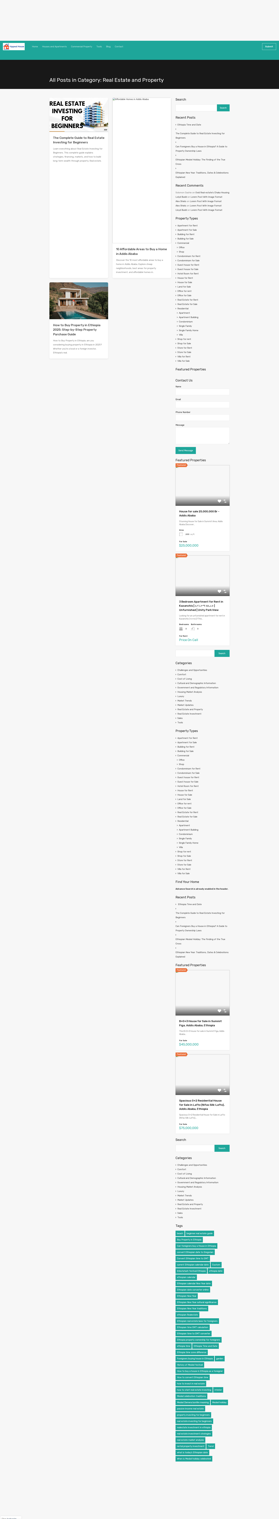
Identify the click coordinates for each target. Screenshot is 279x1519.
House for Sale (184, 282)
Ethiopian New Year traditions (192, 1308)
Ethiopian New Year (186, 1296)
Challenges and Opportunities (192, 670)
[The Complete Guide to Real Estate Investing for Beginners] (78, 115)
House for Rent (185, 278)
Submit (269, 46)
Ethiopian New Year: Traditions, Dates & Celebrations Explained (202, 174)
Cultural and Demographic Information (196, 683)
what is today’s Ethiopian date (192, 1452)
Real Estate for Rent (187, 300)
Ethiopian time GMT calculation (192, 1327)
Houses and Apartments (54, 46)
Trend (211, 1446)
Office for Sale (184, 295)
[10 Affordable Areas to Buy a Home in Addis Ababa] (141, 170)
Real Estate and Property (190, 709)
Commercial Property (81, 46)
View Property (202, 497)
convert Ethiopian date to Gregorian (195, 1252)
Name (178, 386)
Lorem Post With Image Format (206, 197)
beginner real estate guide (200, 1233)
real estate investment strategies (194, 1433)
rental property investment (190, 1446)
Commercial (183, 243)
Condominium (186, 321)
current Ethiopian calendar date (193, 1264)
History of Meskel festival (190, 1365)
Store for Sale (184, 352)
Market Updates (185, 705)
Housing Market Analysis (189, 692)
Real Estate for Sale (187, 304)
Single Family (185, 326)
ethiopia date (215, 1271)
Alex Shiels (181, 201)
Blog (108, 46)
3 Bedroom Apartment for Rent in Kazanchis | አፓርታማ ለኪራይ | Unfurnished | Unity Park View (201, 606)
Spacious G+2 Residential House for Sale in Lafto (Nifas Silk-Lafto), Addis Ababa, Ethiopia (202, 1105)
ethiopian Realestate (187, 1314)
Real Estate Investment (189, 713)
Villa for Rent (184, 356)
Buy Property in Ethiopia (189, 1239)
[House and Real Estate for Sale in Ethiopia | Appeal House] (14, 46)
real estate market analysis (190, 1440)
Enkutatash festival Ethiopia (191, 1271)
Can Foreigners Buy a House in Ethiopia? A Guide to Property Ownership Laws (201, 148)
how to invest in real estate (191, 1383)
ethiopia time (183, 1346)
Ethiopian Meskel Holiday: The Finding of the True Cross (200, 161)
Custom (216, 1264)
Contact (119, 46)
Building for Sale (185, 238)
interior (218, 1390)
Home (35, 46)
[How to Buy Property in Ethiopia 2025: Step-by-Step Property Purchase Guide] (78, 300)
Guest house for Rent (188, 265)
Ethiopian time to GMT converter (193, 1333)
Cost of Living (184, 679)
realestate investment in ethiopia (193, 1427)
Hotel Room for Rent (188, 273)
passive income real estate (190, 1408)
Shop (181, 251)
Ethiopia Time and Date (189, 124)
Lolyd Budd (181, 197)
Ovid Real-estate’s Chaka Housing (212, 192)
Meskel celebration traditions (191, 1396)
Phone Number (183, 412)
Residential (182, 308)
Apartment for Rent (187, 225)
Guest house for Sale (187, 269)
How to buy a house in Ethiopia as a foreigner (200, 1371)
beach (180, 1233)
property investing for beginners (193, 1415)
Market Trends (184, 700)
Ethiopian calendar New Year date (194, 1283)
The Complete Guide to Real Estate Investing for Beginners (200, 135)
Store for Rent (184, 348)
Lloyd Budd (181, 210)
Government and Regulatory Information (197, 687)
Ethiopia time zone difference (191, 1352)
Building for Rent (185, 234)
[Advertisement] (87, 20)
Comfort (181, 674)
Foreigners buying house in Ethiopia (195, 1358)
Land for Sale (184, 286)
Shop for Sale (184, 343)
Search (181, 99)
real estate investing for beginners (194, 1421)
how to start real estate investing (194, 1390)
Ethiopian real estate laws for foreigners (197, 1321)
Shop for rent (184, 339)
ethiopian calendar (186, 1277)
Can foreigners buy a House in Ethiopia (196, 1246)
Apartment (184, 313)
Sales (180, 718)
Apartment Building (188, 317)
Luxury (180, 696)
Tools (99, 46)
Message (180, 425)
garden (219, 1358)
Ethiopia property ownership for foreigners (198, 1340)
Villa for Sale (183, 361)
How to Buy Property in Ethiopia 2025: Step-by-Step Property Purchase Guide (76, 329)
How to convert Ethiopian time (192, 1377)
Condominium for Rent (188, 256)
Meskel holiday (219, 1402)
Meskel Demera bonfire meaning (193, 1402)
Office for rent (184, 291)
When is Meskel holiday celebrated (194, 1458)
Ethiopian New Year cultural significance (197, 1302)
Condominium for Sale (188, 260)
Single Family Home (188, 330)
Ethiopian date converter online (193, 1289)
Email (178, 399)
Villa (181, 334)
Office (182, 247)
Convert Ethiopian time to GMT (193, 1258)
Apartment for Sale (187, 230)
